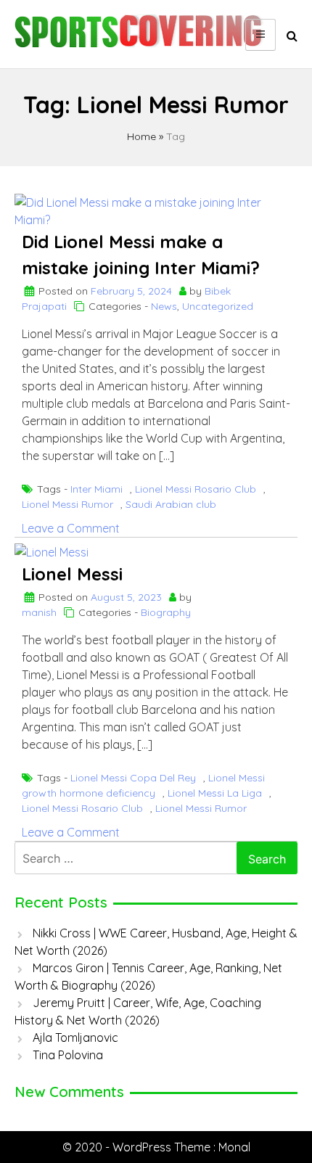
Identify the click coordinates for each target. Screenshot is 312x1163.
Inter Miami (96, 489)
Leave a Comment (71, 528)
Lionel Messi (72, 574)
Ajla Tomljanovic (75, 1037)
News (164, 306)
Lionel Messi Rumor (67, 504)
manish (39, 612)
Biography (166, 612)
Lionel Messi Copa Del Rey (133, 777)
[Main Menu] (260, 35)
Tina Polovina (68, 1055)
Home (141, 136)
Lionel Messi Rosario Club (195, 489)
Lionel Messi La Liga (215, 793)
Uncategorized (217, 306)
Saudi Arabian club (171, 504)
